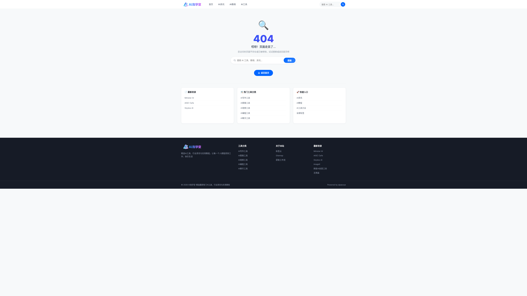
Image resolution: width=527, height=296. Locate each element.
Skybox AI (189, 108)
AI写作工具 (245, 98)
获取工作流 (280, 160)
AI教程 (233, 4)
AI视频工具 (245, 108)
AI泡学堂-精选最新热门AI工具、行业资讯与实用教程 (209, 185)
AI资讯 (221, 4)
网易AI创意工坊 (320, 168)
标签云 (279, 151)
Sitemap (279, 155)
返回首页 (265, 73)
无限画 (316, 173)
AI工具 (244, 4)
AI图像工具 (245, 103)
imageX (317, 164)
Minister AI (189, 98)
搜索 (290, 60)
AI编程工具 (245, 113)
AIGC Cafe (189, 103)
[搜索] (343, 4)
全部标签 (300, 113)
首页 (211, 4)
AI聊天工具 (245, 118)
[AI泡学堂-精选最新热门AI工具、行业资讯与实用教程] (192, 4)
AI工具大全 (301, 108)
